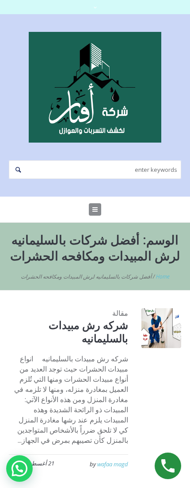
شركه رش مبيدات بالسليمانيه (88, 331)
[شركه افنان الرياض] (95, 87)
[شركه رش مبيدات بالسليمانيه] (161, 328)
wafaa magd (112, 464)
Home (163, 276)
